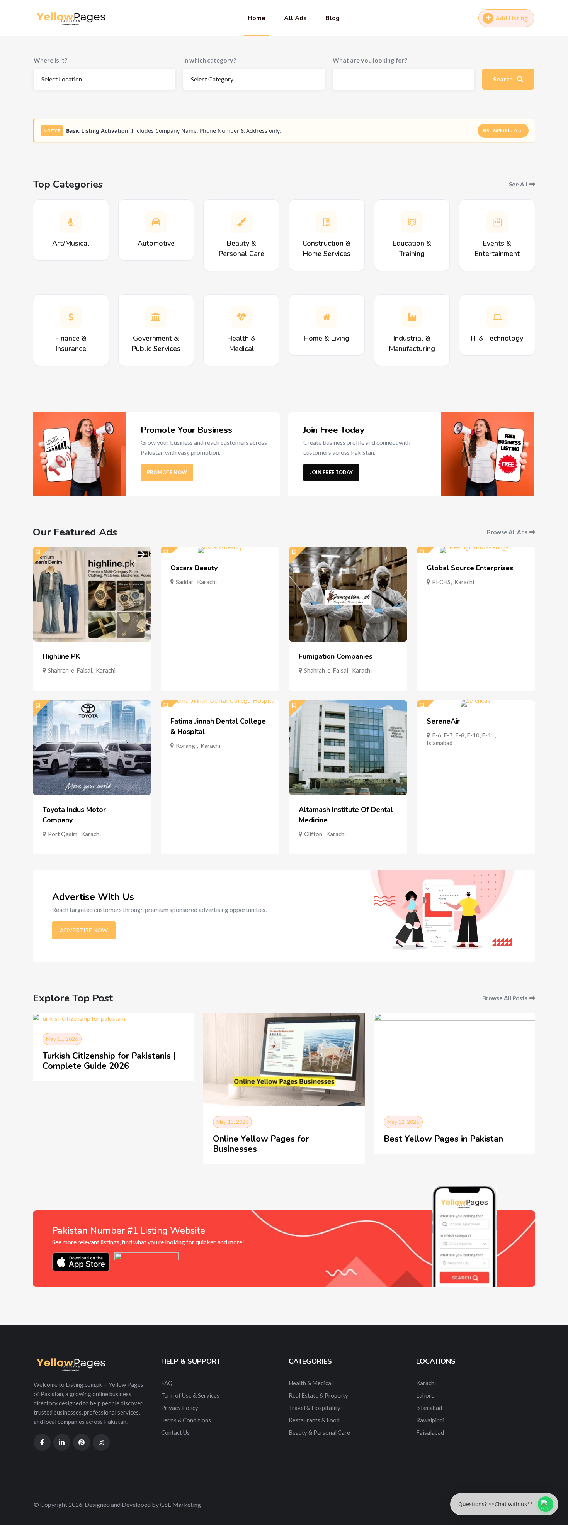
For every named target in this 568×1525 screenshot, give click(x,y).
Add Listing (511, 18)
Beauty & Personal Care (319, 1432)
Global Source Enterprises (470, 568)
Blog (332, 18)
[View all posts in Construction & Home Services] (326, 222)
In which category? (209, 60)
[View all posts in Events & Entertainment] (497, 222)
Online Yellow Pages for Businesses (261, 1144)
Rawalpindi (430, 1420)
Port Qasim (62, 833)
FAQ (167, 1382)
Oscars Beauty (194, 568)
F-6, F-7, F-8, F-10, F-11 (463, 735)
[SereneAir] (476, 703)
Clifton (313, 833)
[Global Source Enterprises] (476, 550)
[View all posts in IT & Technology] (497, 317)
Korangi (186, 745)
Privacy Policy (179, 1407)
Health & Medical (311, 1382)
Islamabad (439, 742)
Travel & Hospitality (314, 1407)
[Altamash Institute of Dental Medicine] (348, 747)
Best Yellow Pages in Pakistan (443, 1139)
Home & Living (326, 338)
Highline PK (61, 656)
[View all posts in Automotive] (156, 222)
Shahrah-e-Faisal (70, 670)
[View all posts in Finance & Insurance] (71, 317)
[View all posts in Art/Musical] (71, 222)
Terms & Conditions (186, 1420)
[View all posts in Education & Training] (412, 222)
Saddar (184, 581)
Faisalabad (430, 1432)
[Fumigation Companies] (348, 594)
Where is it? (51, 60)
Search (503, 79)
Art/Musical (71, 243)
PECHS (441, 581)
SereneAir (443, 721)
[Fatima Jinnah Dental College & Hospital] (220, 703)
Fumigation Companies (335, 656)
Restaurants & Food (314, 1420)
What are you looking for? (370, 60)
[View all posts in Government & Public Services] (156, 317)
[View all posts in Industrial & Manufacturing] (412, 317)
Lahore (425, 1395)
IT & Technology (497, 338)
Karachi (106, 670)
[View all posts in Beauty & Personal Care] (241, 222)
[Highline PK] (92, 594)
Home (256, 18)
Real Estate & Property (318, 1395)
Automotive (156, 243)
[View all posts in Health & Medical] (241, 317)
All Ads (295, 18)
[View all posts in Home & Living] (326, 317)
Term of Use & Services (190, 1395)
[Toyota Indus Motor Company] (92, 747)
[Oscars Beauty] (220, 550)
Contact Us (175, 1432)
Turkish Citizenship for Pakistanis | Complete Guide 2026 (109, 1061)
